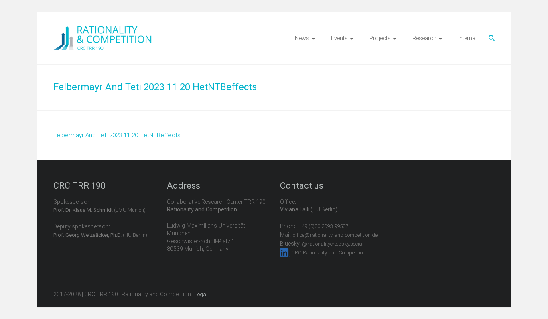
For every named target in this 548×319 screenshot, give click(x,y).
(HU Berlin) (100, 235)
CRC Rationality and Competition (328, 253)
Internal (467, 38)
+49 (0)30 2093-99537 (323, 226)
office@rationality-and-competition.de (335, 235)
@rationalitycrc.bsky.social (332, 244)
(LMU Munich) (99, 210)
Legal (201, 294)
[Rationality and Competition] (102, 30)
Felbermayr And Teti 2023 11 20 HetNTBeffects (117, 135)
